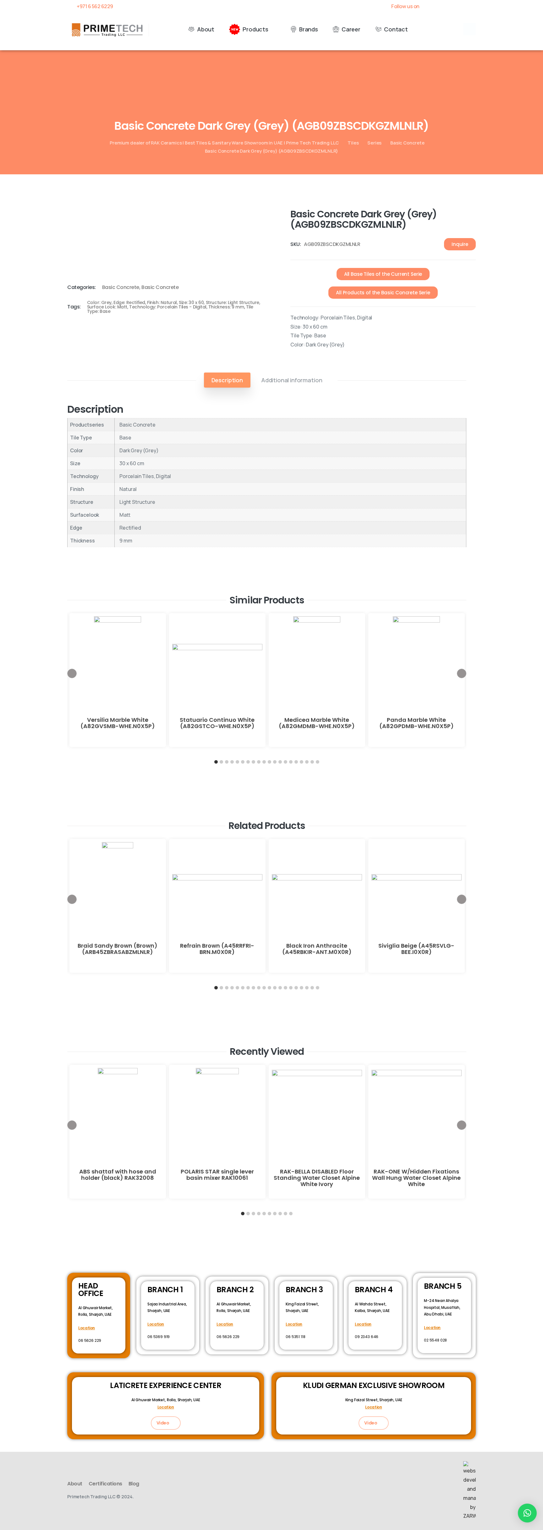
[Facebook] (429, 6)
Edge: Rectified (129, 302)
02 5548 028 (435, 1340)
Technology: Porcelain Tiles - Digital (167, 307)
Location (86, 1328)
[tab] (227, 380)
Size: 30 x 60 (191, 302)
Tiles (353, 142)
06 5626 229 (89, 1340)
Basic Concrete (407, 142)
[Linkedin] (461, 6)
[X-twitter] (439, 6)
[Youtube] (450, 6)
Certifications (105, 1483)
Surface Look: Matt (107, 307)
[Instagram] (472, 6)
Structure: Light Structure (232, 302)
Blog (134, 1483)
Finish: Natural (162, 302)
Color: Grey (99, 302)
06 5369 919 (158, 1336)
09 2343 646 (366, 1336)
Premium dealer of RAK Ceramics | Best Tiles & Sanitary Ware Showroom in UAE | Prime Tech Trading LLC (224, 142)
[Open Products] (273, 29)
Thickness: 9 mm (226, 307)
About (74, 1483)
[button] (469, 29)
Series (374, 142)
